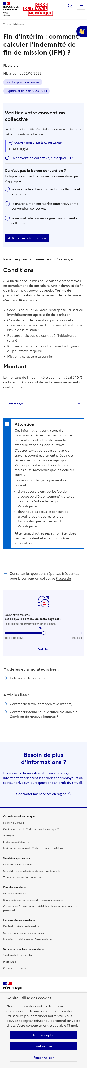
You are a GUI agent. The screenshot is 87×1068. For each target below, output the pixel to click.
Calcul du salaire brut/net (18, 864)
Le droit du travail (13, 823)
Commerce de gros (14, 968)
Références (14, 403)
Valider (43, 649)
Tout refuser (43, 1046)
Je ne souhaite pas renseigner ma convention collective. (45, 220)
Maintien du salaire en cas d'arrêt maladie (27, 939)
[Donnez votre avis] (81, 31)
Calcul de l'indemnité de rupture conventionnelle (31, 871)
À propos (8, 835)
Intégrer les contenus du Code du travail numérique (33, 848)
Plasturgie (63, 578)
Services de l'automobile (17, 955)
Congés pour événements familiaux (23, 933)
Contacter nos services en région (41, 793)
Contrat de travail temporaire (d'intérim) (41, 703)
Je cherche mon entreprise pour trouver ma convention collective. (44, 206)
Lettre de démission (14, 893)
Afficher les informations (27, 238)
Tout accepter (44, 1035)
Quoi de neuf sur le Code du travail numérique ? (31, 829)
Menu (81, 6)
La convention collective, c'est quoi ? (39, 157)
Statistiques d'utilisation (17, 842)
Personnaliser (43, 1057)
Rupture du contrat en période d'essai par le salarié (33, 900)
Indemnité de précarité (28, 678)
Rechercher (70, 6)
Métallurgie (9, 962)
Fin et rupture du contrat (23, 82)
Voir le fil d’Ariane (13, 24)
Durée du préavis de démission (21, 926)
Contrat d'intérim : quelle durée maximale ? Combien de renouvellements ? (43, 714)
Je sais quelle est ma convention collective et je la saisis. (45, 191)
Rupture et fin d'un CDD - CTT (26, 91)
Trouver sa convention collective (22, 877)
